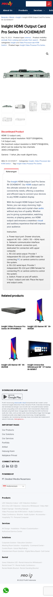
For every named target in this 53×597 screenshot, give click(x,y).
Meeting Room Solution (11, 545)
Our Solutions (8, 434)
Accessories (40, 514)
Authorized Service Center (12, 531)
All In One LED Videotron (11, 506)
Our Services (7, 438)
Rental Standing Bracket (29, 568)
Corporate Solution (9, 543)
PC (18, 259)
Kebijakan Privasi (9, 455)
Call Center (45, 551)
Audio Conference (35, 512)
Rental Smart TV (8, 565)
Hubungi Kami (8, 451)
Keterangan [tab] (11, 171)
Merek (11, 17)
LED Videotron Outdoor (28, 503)
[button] (47, 53)
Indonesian (11, 486)
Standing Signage (21, 509)
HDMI (28, 184)
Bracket (20, 514)
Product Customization (29, 528)
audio (41, 208)
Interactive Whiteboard (30, 506)
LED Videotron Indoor (10, 503)
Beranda (4, 17)
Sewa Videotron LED (10, 562)
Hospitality (25, 545)
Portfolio (5, 442)
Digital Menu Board (32, 551)
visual (40, 220)
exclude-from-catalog (9, 40)
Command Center (37, 545)
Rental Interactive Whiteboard (30, 562)
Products (23, 11)
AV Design (6, 528)
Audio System (29, 514)
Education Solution (25, 543)
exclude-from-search (30, 40)
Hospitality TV (7, 517)
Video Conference (9, 514)
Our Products (8, 430)
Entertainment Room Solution (13, 551)
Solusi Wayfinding (20, 548)
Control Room (7, 548)
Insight (18, 17)
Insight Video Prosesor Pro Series (32, 45)
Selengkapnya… (19, 419)
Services (38, 11)
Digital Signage (8, 509)
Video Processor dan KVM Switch (14, 512)
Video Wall (44, 506)
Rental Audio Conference (25, 565)
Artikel (5, 447)
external (28, 37)
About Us (7, 11)
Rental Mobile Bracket (10, 568)
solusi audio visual (20, 402)
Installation (15, 528)
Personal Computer (21, 517)
